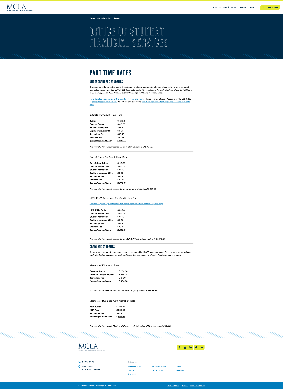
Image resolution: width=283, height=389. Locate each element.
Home (92, 18)
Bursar (117, 18)
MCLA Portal (157, 370)
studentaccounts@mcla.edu (104, 101)
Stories (131, 370)
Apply (243, 8)
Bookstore (180, 370)
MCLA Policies (173, 386)
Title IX (185, 386)
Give (252, 8)
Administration (105, 18)
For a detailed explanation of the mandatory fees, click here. (117, 99)
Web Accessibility (197, 386)
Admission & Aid (134, 366)
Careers (179, 366)
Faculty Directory (159, 366)
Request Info (219, 8)
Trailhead (132, 374)
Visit (233, 8)
